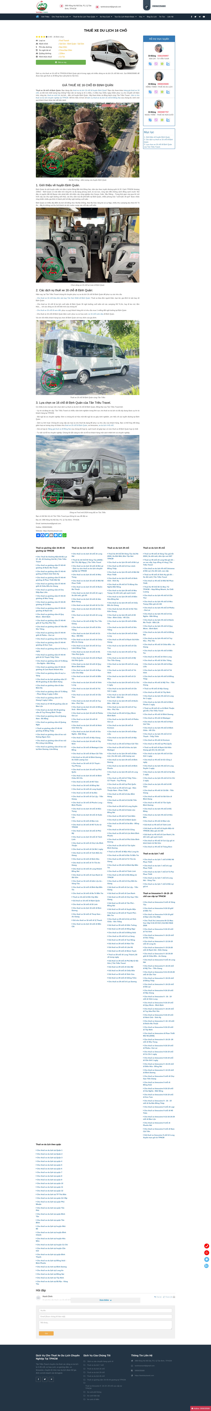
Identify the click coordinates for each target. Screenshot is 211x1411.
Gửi (46, 1333)
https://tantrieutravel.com (144, 1375)
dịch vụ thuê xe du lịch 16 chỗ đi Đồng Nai (103, 98)
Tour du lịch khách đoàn (125, 17)
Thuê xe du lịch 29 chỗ (96, 1372)
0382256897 (163, 56)
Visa (141, 17)
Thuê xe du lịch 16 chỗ (96, 1369)
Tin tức (162, 17)
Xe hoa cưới (105, 17)
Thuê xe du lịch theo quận (84, 17)
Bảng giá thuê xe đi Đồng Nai (59, 429)
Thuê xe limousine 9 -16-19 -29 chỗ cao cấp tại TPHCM (103, 1387)
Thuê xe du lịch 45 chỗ (96, 1376)
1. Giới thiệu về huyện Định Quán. (157, 137)
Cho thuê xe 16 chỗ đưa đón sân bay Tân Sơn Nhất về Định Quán (63, 298)
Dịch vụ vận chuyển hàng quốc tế (100, 1361)
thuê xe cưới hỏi (53, 95)
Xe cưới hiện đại (93, 1396)
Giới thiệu (45, 17)
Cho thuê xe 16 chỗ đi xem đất (49, 310)
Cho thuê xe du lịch (60, 17)
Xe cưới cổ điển (93, 1399)
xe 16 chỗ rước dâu (95, 314)
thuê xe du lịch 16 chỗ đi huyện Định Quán (89, 90)
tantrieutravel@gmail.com (111, 7)
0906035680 (159, 6)
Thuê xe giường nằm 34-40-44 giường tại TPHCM (106, 1380)
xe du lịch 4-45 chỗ (106, 425)
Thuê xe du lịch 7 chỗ (95, 1365)
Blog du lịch (152, 17)
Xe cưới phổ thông (94, 1392)
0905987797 (163, 112)
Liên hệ (170, 17)
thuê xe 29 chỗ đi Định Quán (76, 425)
